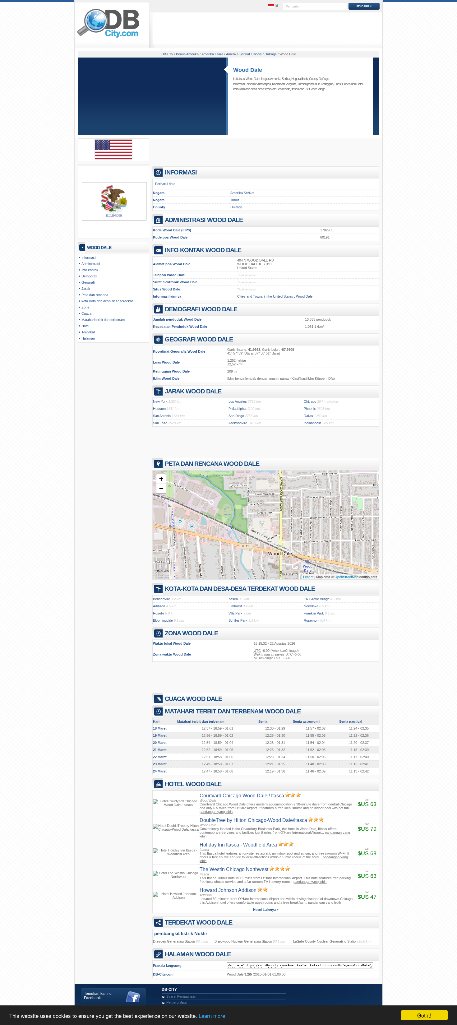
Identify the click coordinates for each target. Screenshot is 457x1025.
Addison (159, 606)
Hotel (359, 84)
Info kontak (89, 270)
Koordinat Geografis (284, 84)
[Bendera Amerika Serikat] (113, 158)
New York (160, 401)
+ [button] (161, 479)
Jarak (85, 288)
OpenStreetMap (346, 576)
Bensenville (283, 89)
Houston (159, 408)
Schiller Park (237, 620)
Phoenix (310, 408)
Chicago (310, 401)
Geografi (88, 282)
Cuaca (346, 84)
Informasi (88, 257)
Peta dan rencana (94, 295)
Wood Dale (247, 70)
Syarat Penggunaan (181, 996)
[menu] (273, 6)
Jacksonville (237, 423)
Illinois (234, 200)
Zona (85, 307)
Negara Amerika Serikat (275, 79)
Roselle (158, 613)
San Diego (236, 416)
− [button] (161, 488)
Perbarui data (165, 184)
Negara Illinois (299, 79)
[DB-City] (108, 37)
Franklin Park (314, 613)
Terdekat (88, 332)
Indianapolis (312, 423)
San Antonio (162, 416)
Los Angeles (237, 401)
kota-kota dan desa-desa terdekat (107, 301)
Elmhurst (235, 606)
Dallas (308, 416)
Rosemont (311, 620)
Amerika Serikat (242, 193)
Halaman (88, 338)
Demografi (89, 276)
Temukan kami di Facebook (98, 995)
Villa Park (235, 613)
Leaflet (308, 576)
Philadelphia (237, 408)
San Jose (160, 423)
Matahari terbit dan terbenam (103, 320)
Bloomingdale (163, 620)
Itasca (295, 89)
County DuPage (319, 79)
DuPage (236, 207)
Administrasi (90, 264)
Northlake (311, 606)
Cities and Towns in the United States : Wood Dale (274, 296)
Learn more (212, 1015)
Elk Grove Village (315, 89)
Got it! (424, 1015)
